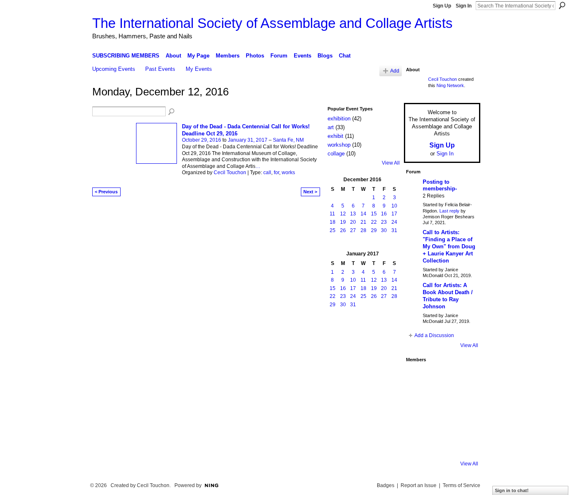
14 (363, 214)
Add (394, 70)
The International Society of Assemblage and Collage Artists (272, 23)
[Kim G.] (417, 400)
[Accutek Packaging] (462, 422)
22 (374, 222)
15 (374, 214)
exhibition (339, 118)
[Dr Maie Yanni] (440, 400)
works (288, 172)
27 (353, 230)
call (267, 172)
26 (343, 230)
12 (343, 214)
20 (353, 222)
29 (374, 230)
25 (332, 230)
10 (394, 206)
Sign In (464, 6)
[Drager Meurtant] (417, 422)
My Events (199, 69)
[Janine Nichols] (462, 400)
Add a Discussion (434, 335)
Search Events (172, 112)
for (276, 172)
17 (394, 214)
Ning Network (450, 85)
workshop (339, 145)
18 (332, 222)
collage (336, 153)
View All (391, 163)
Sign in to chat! (512, 490)
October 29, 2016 (201, 140)
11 (332, 214)
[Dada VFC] (440, 422)
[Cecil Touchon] (462, 445)
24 (394, 222)
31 (394, 230)
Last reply (449, 210)
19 (343, 222)
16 (384, 214)
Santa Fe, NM (288, 140)
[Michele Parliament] (440, 445)
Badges (385, 485)
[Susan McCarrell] (417, 378)
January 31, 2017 (247, 140)
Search (562, 5)
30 (384, 230)
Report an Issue (418, 485)
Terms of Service (461, 485)
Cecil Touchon (230, 172)
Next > (310, 191)
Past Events (160, 69)
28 (363, 230)
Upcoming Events (113, 69)
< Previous (106, 191)
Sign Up (442, 6)
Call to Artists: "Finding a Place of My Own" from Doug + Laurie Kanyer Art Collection (449, 246)
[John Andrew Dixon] (440, 378)
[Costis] (462, 378)
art (331, 127)
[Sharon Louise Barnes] (417, 445)
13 (353, 214)
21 (363, 222)
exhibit (335, 136)
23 (384, 222)
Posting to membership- (440, 185)
